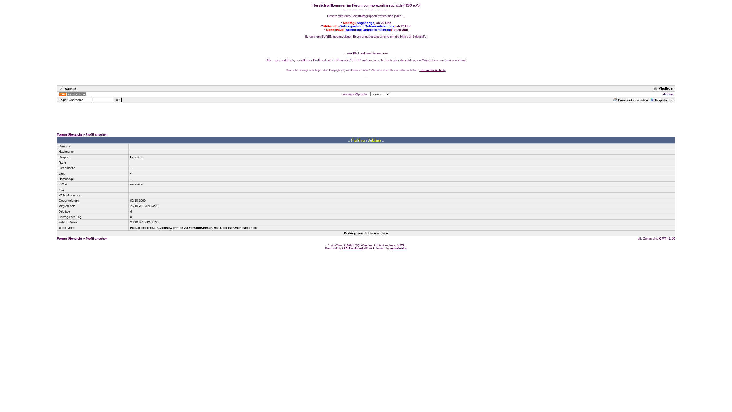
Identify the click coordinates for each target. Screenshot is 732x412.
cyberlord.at (398, 248)
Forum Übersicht (69, 134)
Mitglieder (666, 88)
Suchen (70, 88)
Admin (668, 94)
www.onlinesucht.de (386, 5)
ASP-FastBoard (352, 248)
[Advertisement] (366, 116)
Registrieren (664, 100)
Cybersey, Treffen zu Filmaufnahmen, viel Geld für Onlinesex (202, 227)
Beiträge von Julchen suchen (366, 233)
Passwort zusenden (633, 100)
